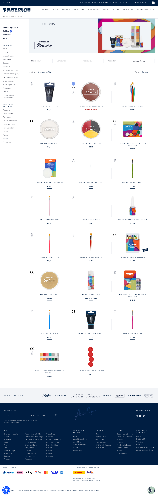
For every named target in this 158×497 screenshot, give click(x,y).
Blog (105, 10)
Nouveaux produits (10, 27)
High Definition (8, 128)
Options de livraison (23, 490)
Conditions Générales (36, 490)
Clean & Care (8, 113)
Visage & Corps (8, 56)
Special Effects (122, 448)
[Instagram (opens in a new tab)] (137, 415)
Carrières (139, 442)
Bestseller (7, 35)
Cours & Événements (73, 10)
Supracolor (7, 142)
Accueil (45, 10)
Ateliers (76, 436)
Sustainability (122, 453)
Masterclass (77, 450)
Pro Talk (120, 439)
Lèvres (5, 52)
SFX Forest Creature (103, 445)
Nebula (5, 135)
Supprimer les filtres (45, 72)
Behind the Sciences (125, 437)
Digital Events (78, 442)
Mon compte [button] (141, 3)
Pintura (19, 16)
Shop (55, 10)
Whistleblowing (83, 490)
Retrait (46, 490)
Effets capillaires (9, 85)
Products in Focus (124, 445)
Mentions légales (94, 490)
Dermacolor (7, 117)
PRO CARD (128, 10)
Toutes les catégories (125, 434)
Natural (5, 131)
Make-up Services (79, 445)
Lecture (5, 92)
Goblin (98, 434)
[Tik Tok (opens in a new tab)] (144, 415)
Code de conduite (72, 490)
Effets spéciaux (8, 81)
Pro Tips (120, 442)
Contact (139, 436)
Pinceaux (6, 67)
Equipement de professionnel (8, 96)
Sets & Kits (7, 59)
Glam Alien (100, 439)
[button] (153, 3)
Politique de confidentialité (57, 490)
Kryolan (5, 16)
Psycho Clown (101, 437)
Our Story (93, 10)
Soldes (6, 31)
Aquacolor (7, 110)
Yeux (5, 49)
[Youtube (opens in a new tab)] (140, 415)
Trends (119, 451)
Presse (138, 445)
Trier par (138, 72)
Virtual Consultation (80, 439)
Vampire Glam (101, 442)
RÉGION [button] (7, 3)
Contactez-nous (145, 10)
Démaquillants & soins (11, 77)
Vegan (5, 38)
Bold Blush (100, 448)
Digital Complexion (10, 121)
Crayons (6, 63)
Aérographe (7, 88)
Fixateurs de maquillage (11, 74)
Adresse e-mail (39, 415)
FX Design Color (9, 124)
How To (115, 10)
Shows (75, 447)
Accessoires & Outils (10, 70)
